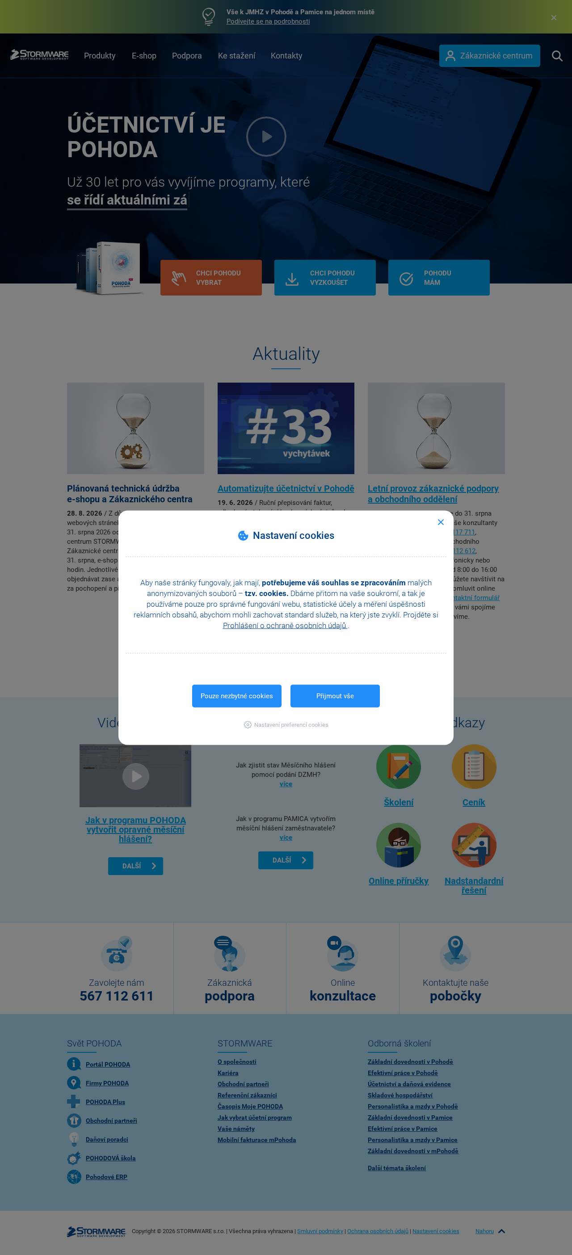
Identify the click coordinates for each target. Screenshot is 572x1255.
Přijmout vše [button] (335, 696)
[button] (286, 724)
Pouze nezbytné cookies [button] (237, 696)
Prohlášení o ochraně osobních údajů (285, 625)
